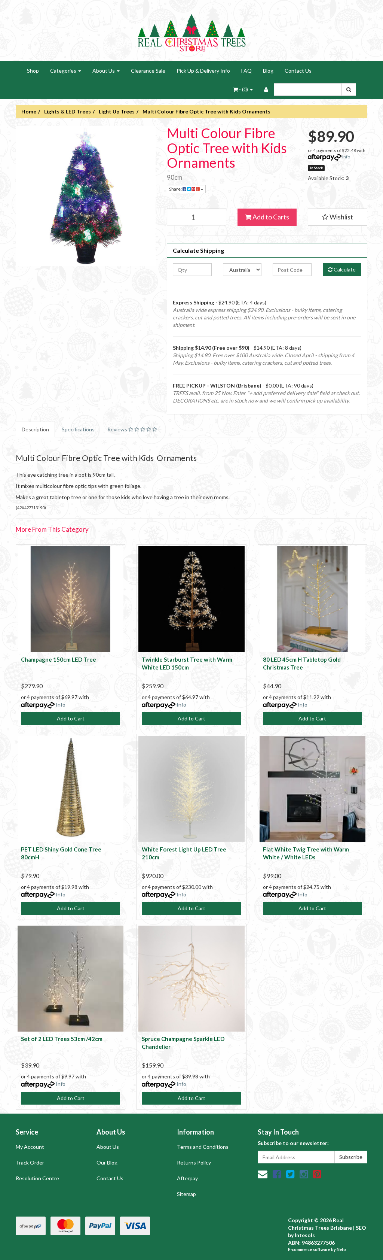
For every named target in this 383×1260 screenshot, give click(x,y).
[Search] (348, 89)
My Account (30, 1147)
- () (243, 89)
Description (35, 429)
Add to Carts (270, 217)
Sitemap (186, 1194)
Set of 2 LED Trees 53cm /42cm (61, 1038)
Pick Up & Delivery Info (203, 70)
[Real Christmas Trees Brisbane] (191, 30)
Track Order (30, 1162)
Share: (176, 189)
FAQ (246, 70)
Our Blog (106, 1162)
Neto (341, 1249)
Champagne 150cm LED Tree (58, 659)
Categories (63, 70)
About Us (104, 70)
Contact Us (298, 70)
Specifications (78, 429)
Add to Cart (71, 718)
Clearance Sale (148, 70)
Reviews (117, 429)
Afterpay (187, 1178)
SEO (361, 1227)
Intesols (305, 1235)
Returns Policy (194, 1162)
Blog (268, 70)
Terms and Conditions (203, 1147)
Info (346, 157)
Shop (33, 70)
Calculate (344, 269)
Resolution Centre (37, 1178)
